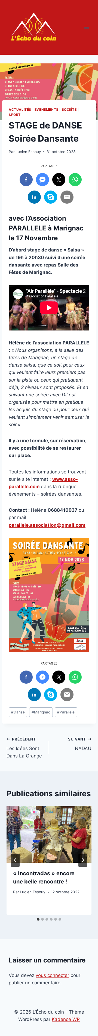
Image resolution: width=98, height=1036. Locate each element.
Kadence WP (66, 1019)
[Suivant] (82, 860)
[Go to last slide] (15, 860)
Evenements (47, 109)
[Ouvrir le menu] (86, 27)
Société (69, 109)
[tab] (38, 919)
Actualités (20, 109)
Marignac (41, 712)
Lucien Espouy (28, 152)
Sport (15, 115)
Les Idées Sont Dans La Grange (24, 748)
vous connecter (52, 975)
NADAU (79, 744)
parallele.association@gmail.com (47, 525)
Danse (18, 712)
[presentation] (49, 834)
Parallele (66, 712)
